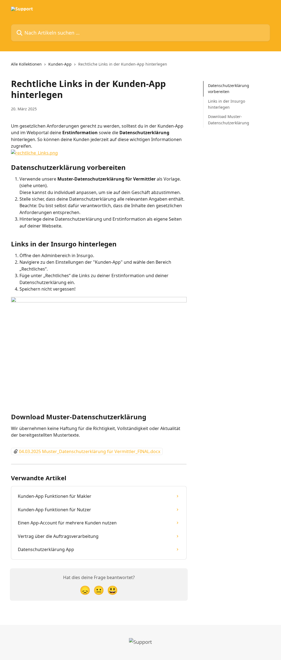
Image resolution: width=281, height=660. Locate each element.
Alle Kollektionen (26, 64)
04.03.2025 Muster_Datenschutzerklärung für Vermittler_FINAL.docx (89, 451)
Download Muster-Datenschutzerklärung (228, 119)
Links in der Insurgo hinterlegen (226, 104)
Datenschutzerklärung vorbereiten (228, 88)
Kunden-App (60, 64)
